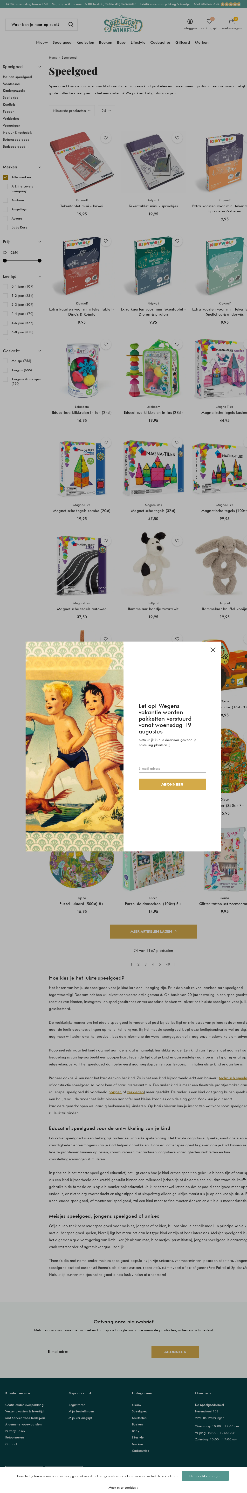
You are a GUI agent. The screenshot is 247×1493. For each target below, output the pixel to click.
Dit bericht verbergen (205, 1476)
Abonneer (172, 784)
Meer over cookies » (124, 1487)
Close (213, 650)
